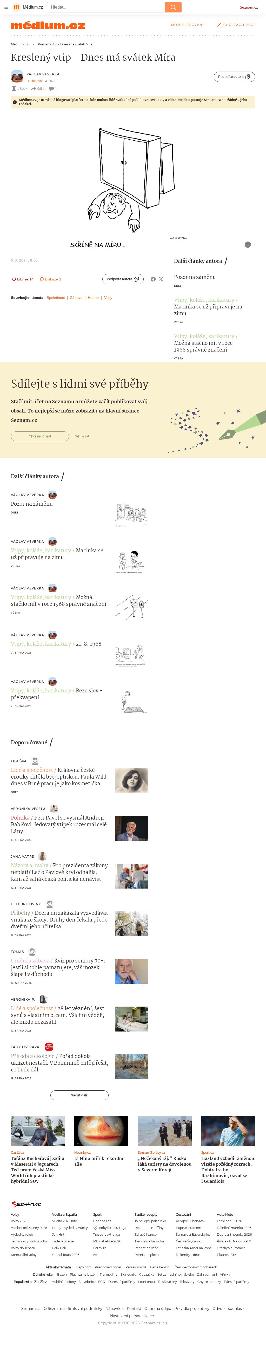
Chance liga (102, 1221)
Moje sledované (188, 25)
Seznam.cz (249, 7)
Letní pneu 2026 (229, 1221)
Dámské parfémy (121, 1282)
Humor (93, 297)
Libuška (19, 761)
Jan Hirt (58, 1234)
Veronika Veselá (28, 809)
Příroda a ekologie (33, 1057)
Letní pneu (146, 1282)
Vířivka (225, 1274)
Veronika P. (23, 999)
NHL (96, 1255)
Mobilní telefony (63, 1282)
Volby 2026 (19, 1221)
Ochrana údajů (157, 1308)
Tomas (17, 952)
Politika (20, 818)
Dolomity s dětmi (189, 1255)
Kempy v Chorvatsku (192, 1221)
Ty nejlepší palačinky (150, 1221)
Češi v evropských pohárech (196, 1267)
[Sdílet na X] (161, 279)
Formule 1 (100, 1248)
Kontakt (134, 1308)
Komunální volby (23, 1255)
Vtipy (108, 297)
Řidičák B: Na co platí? (234, 1241)
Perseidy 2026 (136, 1267)
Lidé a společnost (32, 770)
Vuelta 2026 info (64, 1221)
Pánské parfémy (236, 1282)
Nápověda (114, 1308)
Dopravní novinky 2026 (234, 1234)
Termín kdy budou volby (29, 1241)
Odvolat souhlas (227, 1308)
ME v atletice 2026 (107, 1241)
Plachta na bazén (83, 1274)
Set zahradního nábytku (175, 1274)
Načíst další (79, 1095)
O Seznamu (54, 1308)
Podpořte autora (231, 77)
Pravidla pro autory (191, 1308)
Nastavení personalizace (132, 1315)
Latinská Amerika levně (194, 1248)
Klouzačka (146, 1274)
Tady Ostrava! (26, 1047)
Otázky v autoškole (231, 1248)
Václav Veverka (43, 74)
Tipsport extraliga (106, 1234)
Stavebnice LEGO (92, 1282)
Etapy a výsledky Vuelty (70, 1228)
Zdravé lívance (146, 1234)
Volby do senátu (23, 1248)
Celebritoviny (26, 904)
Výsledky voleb (22, 1234)
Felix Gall (59, 1248)
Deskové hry (167, 1282)
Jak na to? (82, 436)
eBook (22, 89)
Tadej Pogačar (63, 1241)
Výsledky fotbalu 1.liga (109, 1228)
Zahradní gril (207, 1274)
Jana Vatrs (22, 856)
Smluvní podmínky (85, 1308)
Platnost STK (226, 1255)
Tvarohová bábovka (149, 1241)
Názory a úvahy (29, 866)
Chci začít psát (239, 25)
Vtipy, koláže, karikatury (204, 300)
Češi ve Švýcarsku (189, 1241)
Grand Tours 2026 (65, 1255)
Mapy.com (84, 1267)
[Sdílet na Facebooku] (153, 279)
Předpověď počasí (108, 1267)
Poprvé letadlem (188, 1228)
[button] (133, 183)
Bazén (62, 1274)
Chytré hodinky (209, 1282)
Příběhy (20, 913)
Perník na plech (147, 1255)
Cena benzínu (160, 1267)
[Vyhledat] (173, 7)
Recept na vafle (146, 1248)
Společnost (56, 297)
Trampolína (108, 1274)
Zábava (76, 297)
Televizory (187, 1282)
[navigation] (6, 7)
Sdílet (41, 89)
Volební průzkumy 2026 (29, 1228)
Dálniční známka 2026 (234, 1228)
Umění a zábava (30, 961)
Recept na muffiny (149, 1228)
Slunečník (128, 1274)
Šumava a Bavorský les (193, 1234)
